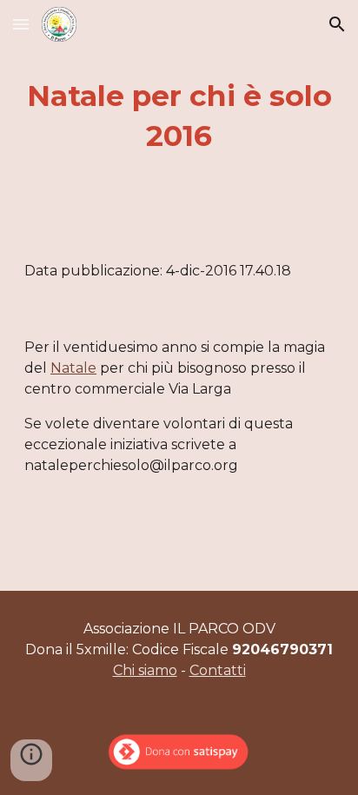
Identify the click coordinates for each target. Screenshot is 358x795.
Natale (73, 368)
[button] (21, 24)
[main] (179, 116)
